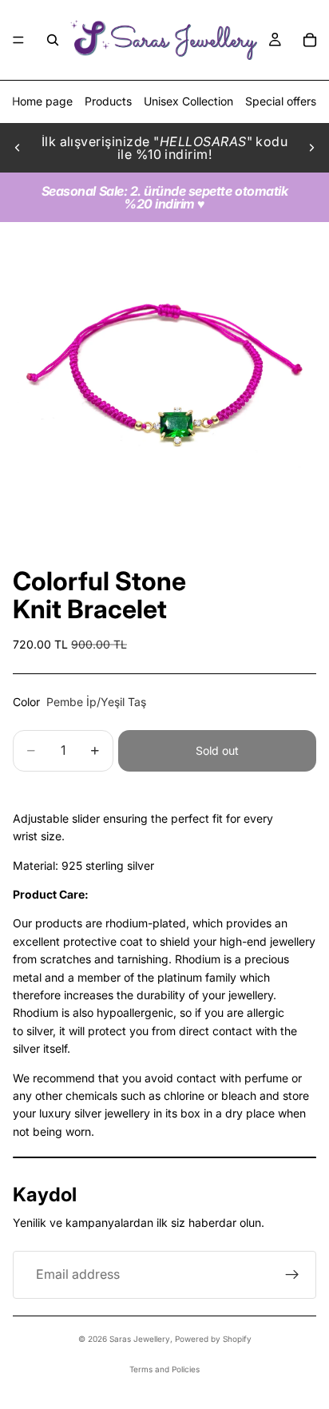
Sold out (217, 750)
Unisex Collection (188, 101)
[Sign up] (292, 1275)
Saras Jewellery (139, 1339)
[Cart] (309, 40)
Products (108, 101)
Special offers (280, 101)
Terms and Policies (164, 1369)
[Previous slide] (17, 147)
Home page (42, 101)
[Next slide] (311, 147)
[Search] (52, 40)
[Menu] (18, 40)
